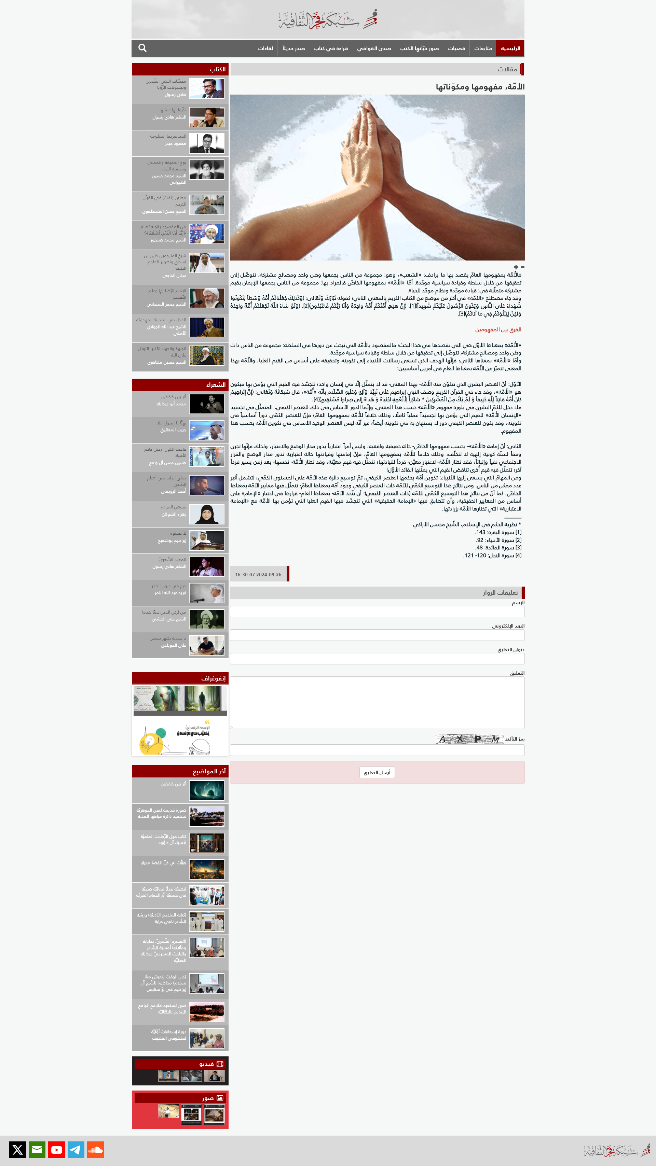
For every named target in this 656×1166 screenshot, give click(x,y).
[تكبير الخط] (516, 267)
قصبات (456, 48)
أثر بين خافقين (173, 396)
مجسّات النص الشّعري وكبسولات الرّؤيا (166, 84)
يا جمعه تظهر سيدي (168, 638)
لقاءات (265, 48)
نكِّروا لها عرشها (173, 109)
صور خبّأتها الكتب (419, 48)
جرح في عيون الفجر (169, 585)
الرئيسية (510, 48)
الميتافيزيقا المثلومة (168, 136)
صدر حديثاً (294, 48)
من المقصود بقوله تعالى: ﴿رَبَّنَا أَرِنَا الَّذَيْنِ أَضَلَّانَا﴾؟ (161, 230)
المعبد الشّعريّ (173, 559)
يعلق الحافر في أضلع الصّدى (166, 481)
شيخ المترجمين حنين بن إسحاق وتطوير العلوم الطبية (165, 262)
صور (209, 1098)
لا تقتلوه (178, 533)
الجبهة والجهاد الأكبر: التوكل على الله (162, 352)
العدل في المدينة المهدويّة (161, 319)
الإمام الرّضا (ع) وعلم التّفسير (167, 294)
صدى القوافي (374, 48)
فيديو (206, 1064)
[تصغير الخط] (522, 267)
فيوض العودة (173, 506)
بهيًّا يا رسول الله (171, 422)
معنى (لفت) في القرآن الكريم (164, 201)
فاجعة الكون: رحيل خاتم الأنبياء (165, 452)
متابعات (483, 48)
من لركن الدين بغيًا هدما (164, 612)
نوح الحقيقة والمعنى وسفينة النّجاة (167, 165)
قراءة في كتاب (331, 48)
